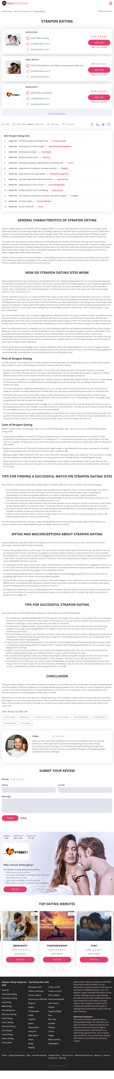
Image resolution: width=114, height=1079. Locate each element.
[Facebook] (92, 124)
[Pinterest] (109, 124)
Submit (10, 818)
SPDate (51, 1007)
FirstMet (51, 1023)
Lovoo (70, 163)
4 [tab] (111, 883)
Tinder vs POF (54, 987)
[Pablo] (16, 746)
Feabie (31, 1007)
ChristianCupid (59, 141)
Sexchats (5, 990)
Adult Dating (7, 1018)
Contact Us (52, 1058)
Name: (5, 785)
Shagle (51, 1035)
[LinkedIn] (98, 124)
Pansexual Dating (9, 1014)
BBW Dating (7, 1006)
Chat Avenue (53, 1003)
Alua (50, 1015)
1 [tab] (111, 872)
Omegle (74, 195)
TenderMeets (33, 1011)
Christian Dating (8, 1026)
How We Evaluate (39, 1055)
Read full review (99, 47)
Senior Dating (7, 1022)
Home (4, 1055)
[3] (17, 779)
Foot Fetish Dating (81, 717)
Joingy (30, 1043)
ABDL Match (33, 1035)
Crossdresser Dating (43, 717)
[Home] (15, 3)
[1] (11, 779)
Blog (28, 1055)
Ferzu (40, 206)
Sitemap (62, 1058)
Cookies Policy (54, 1055)
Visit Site (99, 42)
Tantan (51, 1031)
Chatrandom (33, 1027)
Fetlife (30, 1015)
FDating (51, 1027)
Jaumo (31, 1023)
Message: (6, 796)
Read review (20, 954)
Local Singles (7, 1030)
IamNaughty (53, 1043)
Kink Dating (25, 723)
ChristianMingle (44, 201)
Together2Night (54, 1011)
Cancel (23, 818)
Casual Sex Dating (9, 994)
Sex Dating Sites (8, 1010)
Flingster (32, 1003)
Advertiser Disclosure (84, 1055)
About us (98, 1055)
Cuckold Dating (62, 717)
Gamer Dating (8, 1038)
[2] (14, 779)
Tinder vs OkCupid (36, 991)
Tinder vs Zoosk (54, 991)
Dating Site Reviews (17, 1055)
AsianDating (62, 179)
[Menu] (110, 3)
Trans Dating (7, 1034)
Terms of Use (67, 1055)
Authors (107, 1055)
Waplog (31, 1047)
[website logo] (13, 39)
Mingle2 (64, 168)
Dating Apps (7, 1042)
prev (52, 969)
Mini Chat (52, 1019)
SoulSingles (46, 152)
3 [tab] (111, 879)
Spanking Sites (10, 723)
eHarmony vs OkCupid (37, 999)
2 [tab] (111, 876)
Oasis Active (57, 190)
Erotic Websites (100, 717)
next (61, 969)
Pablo (35, 736)
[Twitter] (103, 124)
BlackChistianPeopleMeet (60, 146)
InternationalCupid (56, 999)
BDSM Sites (24, 717)
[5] (22, 779)
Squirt (30, 1039)
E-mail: (61, 785)
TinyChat (32, 1019)
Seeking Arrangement (59, 174)
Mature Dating (54, 1039)
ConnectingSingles (56, 185)
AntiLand (32, 1031)
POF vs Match (53, 995)
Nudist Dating (9, 717)
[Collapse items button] (57, 113)
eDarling (46, 157)
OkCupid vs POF (34, 987)
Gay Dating (6, 1002)
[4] (19, 779)
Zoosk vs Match (34, 995)
